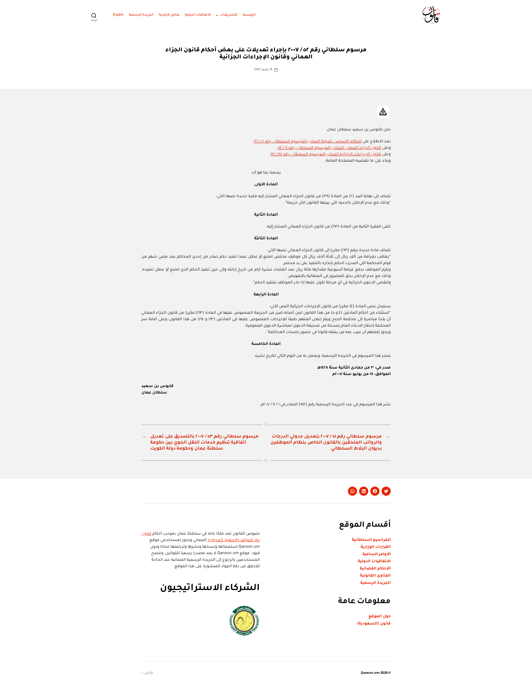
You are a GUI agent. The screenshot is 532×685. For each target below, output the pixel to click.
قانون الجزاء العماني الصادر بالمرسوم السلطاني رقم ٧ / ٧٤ (329, 148)
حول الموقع (379, 616)
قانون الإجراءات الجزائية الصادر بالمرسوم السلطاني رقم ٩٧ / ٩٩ (326, 154)
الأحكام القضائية (375, 569)
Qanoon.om (370, 673)
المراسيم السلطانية (371, 540)
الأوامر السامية (376, 554)
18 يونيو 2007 (263, 69)
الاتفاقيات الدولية (198, 15)
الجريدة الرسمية (141, 15)
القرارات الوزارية (376, 547)
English (118, 15)
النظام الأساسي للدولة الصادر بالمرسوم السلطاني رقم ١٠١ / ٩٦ (307, 141)
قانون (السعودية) (374, 624)
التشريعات (229, 15)
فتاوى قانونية (169, 15)
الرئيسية (249, 15)
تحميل (383, 112)
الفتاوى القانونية (375, 576)
